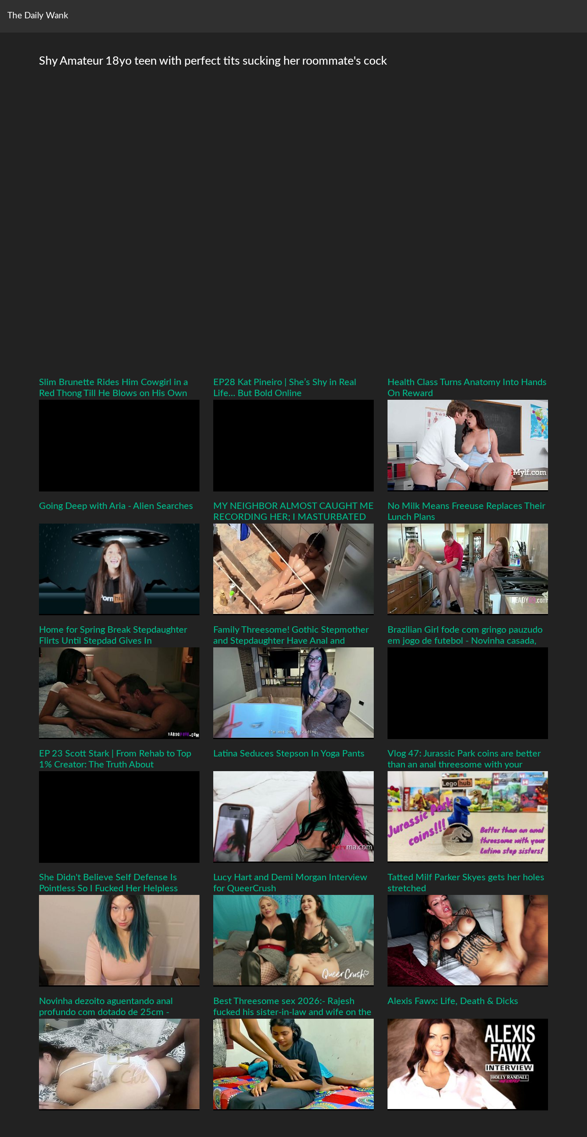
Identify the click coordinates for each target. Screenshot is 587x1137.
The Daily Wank (37, 15)
